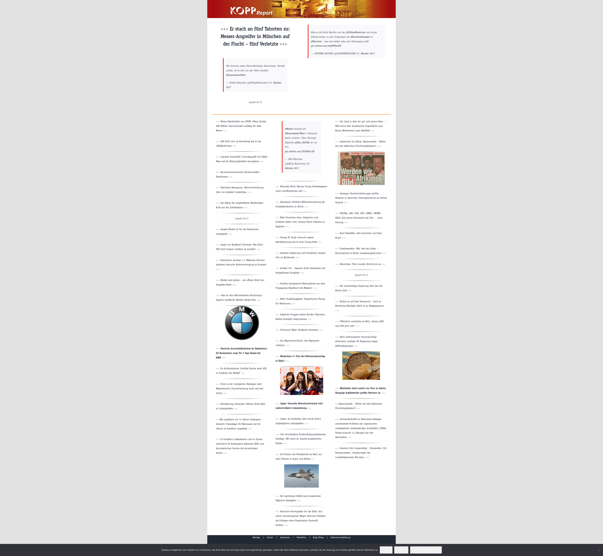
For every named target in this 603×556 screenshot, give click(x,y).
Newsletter (301, 537)
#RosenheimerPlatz (235, 74)
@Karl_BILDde (302, 142)
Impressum (285, 537)
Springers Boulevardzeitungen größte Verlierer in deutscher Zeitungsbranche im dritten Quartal (361, 198)
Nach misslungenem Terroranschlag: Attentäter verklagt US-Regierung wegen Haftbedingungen (356, 341)
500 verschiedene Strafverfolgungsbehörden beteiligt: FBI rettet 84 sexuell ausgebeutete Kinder (301, 439)
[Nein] (599, 550)
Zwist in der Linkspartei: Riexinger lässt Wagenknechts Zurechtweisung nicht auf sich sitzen (239, 388)
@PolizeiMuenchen (355, 32)
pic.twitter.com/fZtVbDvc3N (299, 151)
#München (316, 41)
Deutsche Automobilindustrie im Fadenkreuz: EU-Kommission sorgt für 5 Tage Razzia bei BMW (241, 353)
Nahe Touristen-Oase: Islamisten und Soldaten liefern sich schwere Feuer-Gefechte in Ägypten (300, 222)
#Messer (289, 128)
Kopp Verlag (318, 537)
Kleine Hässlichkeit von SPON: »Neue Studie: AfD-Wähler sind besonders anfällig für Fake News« (241, 126)
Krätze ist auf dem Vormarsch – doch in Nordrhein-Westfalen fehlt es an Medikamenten (359, 306)
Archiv (270, 537)
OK (386, 550)
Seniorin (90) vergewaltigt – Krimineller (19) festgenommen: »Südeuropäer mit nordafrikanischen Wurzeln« (361, 453)
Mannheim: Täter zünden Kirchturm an (362, 264)
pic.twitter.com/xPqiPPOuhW (326, 45)
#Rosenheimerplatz (360, 36)
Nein (401, 550)
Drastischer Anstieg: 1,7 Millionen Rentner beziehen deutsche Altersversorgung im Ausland (241, 265)
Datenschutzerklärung (340, 537)
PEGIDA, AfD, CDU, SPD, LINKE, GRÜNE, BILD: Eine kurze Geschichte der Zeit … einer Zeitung (359, 218)
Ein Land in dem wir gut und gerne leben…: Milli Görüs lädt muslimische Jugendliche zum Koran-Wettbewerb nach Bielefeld (360, 126)
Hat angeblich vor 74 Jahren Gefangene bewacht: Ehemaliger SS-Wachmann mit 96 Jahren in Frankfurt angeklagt (238, 424)
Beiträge (256, 537)
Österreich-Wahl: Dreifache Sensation (301, 329)
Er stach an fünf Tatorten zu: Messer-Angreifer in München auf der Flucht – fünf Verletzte (255, 36)
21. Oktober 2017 (365, 53)
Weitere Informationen (426, 550)
